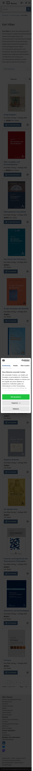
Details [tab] (15, 365)
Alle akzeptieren (16, 397)
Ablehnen (16, 409)
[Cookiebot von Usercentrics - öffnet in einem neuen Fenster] (22, 360)
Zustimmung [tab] (6, 365)
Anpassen (15, 403)
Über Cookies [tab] (25, 365)
